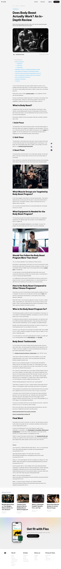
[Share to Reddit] (51, 143)
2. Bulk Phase (19, 65)
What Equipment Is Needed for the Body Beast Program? (27, 71)
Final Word (17, 81)
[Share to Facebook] (51, 150)
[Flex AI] (5, 553)
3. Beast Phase (20, 67)
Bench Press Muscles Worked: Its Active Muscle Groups (53, 506)
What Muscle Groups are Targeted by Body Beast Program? (27, 69)
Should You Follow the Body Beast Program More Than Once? (28, 73)
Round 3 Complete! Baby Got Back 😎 (21, 414)
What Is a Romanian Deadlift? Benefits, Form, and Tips (37, 506)
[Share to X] (51, 147)
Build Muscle (15, 9)
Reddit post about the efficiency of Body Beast (25, 353)
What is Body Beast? (19, 61)
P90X (43, 293)
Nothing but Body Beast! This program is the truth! (24, 411)
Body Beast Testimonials (20, 79)
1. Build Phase (19, 63)
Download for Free (32, 536)
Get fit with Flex (38, 529)
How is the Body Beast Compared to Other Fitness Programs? (28, 75)
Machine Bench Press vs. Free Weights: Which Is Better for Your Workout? (8, 507)
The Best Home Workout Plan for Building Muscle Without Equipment (22, 507)
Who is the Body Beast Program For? (22, 77)
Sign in (50, 1)
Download (56, 1)
